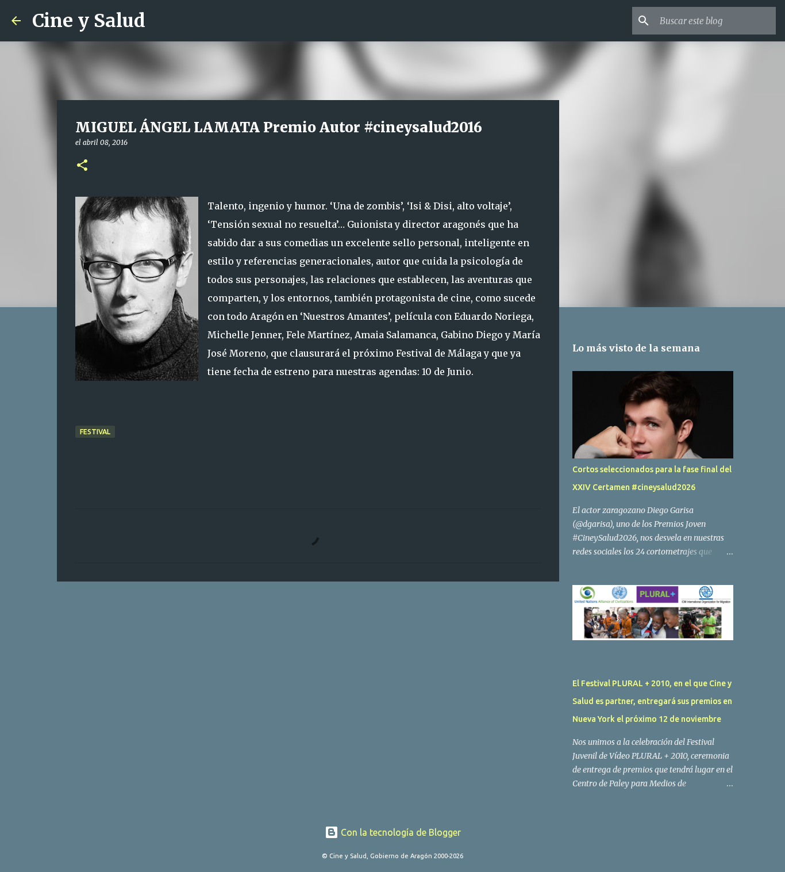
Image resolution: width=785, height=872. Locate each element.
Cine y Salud (88, 20)
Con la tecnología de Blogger (399, 832)
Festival (95, 431)
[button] (82, 166)
